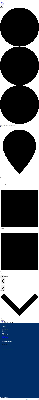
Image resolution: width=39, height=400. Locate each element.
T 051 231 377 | (3, 334)
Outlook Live (2, 320)
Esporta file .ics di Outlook (3, 321)
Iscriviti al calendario (2, 290)
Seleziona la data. (5, 276)
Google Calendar (3, 318)
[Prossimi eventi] (1, 273)
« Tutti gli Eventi (1, 126)
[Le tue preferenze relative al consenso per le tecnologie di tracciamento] (38, 399)
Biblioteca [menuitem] (2, 2)
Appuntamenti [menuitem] (2, 4)
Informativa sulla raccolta (14, 399)
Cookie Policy (4, 397)
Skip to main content (2, 0)
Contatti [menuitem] (2, 5)
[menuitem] (1, 6)
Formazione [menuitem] (2, 3)
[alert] (19, 207)
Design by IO (7, 397)
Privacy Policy (1, 397)
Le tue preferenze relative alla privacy (22, 399)
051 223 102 (6, 334)
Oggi (0, 274)
